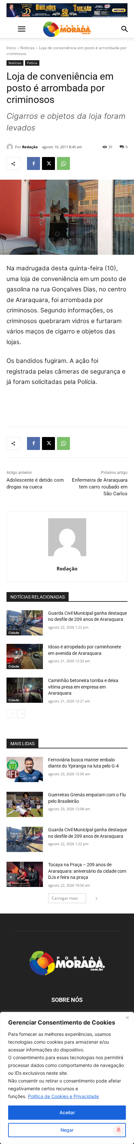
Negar (67, 1130)
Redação (30, 146)
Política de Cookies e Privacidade (63, 1096)
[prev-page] (11, 714)
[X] (48, 163)
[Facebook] (33, 163)
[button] (11, 29)
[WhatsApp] (63, 163)
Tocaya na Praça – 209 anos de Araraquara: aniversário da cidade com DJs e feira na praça (87, 871)
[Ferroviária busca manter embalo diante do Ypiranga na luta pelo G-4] (25, 769)
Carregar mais (65, 898)
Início (11, 47)
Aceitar (67, 1112)
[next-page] (21, 714)
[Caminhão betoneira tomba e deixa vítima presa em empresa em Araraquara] (25, 690)
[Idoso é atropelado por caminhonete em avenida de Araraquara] (25, 656)
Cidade (13, 632)
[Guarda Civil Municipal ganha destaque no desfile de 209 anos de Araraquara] (25, 622)
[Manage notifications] (119, 1130)
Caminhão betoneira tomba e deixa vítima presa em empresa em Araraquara (83, 687)
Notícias (27, 47)
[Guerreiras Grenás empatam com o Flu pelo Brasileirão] (25, 804)
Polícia (32, 63)
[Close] (127, 1017)
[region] (67, 1078)
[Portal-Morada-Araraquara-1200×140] (67, 10)
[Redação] (11, 147)
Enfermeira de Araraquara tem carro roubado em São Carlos (99, 487)
